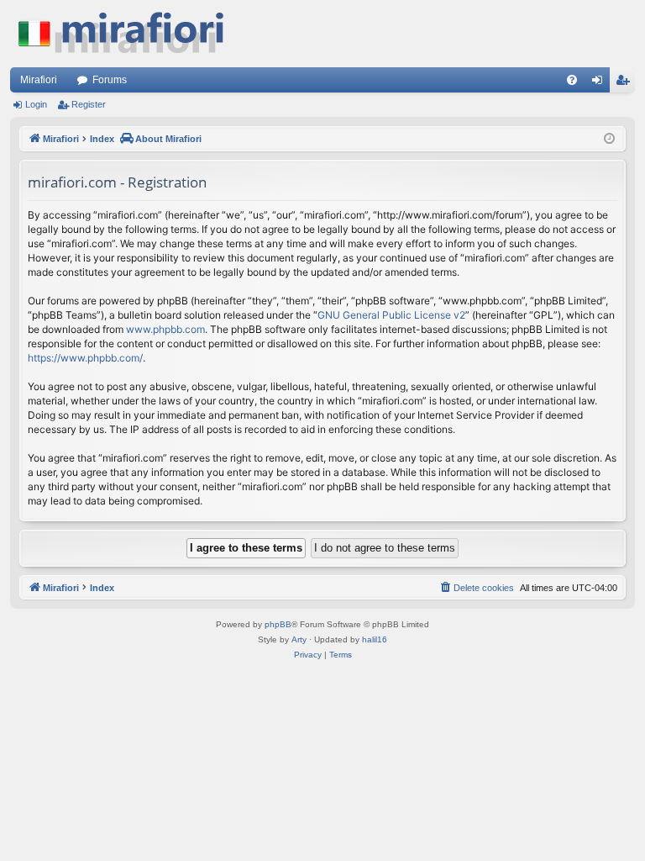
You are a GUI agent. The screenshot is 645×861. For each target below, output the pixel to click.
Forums (109, 80)
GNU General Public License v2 (391, 315)
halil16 (374, 639)
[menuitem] (572, 79)
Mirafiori (38, 80)
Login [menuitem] (600, 83)
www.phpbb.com (165, 329)
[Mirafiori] (129, 33)
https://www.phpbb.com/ (85, 357)
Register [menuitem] (625, 83)
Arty (299, 639)
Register (88, 104)
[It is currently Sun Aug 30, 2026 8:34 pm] (609, 139)
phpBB (278, 624)
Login (36, 104)
